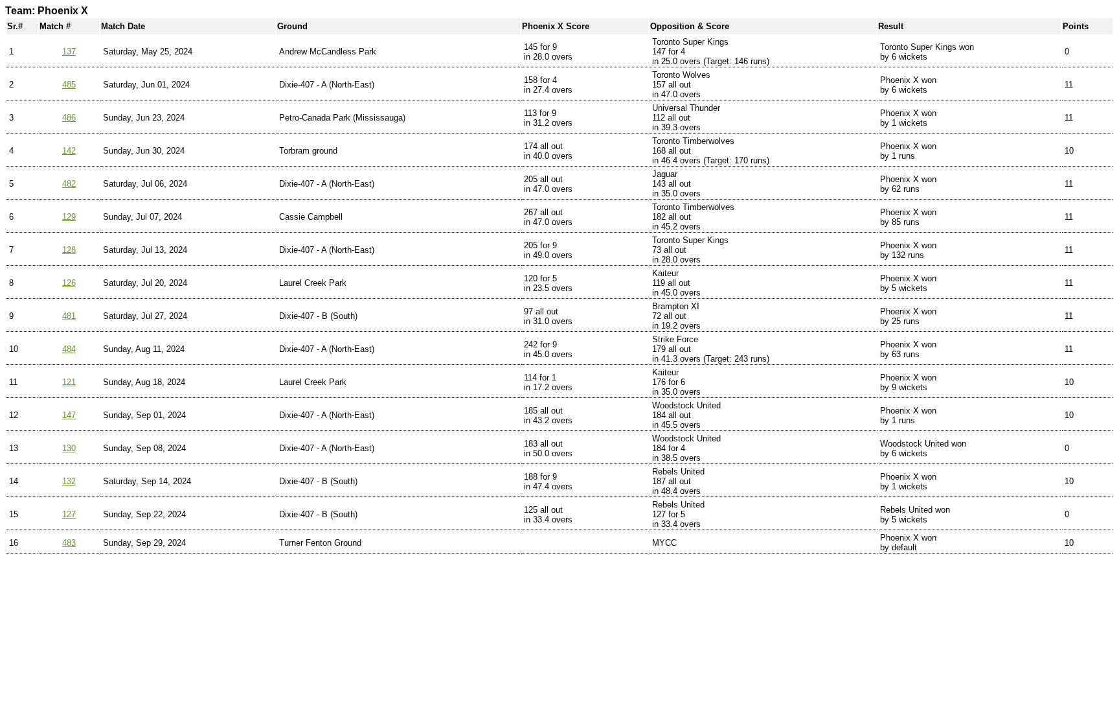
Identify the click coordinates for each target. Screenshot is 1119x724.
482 (69, 184)
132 (69, 481)
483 (69, 543)
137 (69, 51)
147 (69, 415)
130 (69, 448)
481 (69, 316)
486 (69, 118)
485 (69, 84)
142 (69, 151)
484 (69, 349)
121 (69, 382)
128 (69, 250)
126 (69, 283)
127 (69, 514)
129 (69, 217)
